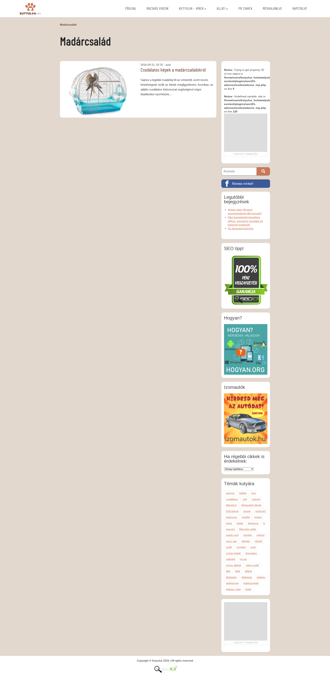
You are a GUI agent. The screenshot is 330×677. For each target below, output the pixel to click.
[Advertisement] (245, 133)
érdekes (261, 577)
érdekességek (251, 583)
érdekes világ (233, 589)
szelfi (229, 547)
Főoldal (130, 8)
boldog (243, 493)
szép (253, 547)
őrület (248, 589)
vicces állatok (233, 565)
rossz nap (231, 541)
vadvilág (230, 559)
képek (240, 523)
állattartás (231, 577)
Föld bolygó (232, 511)
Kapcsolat (300, 8)
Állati (221, 8)
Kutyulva (30, 8)
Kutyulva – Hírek (191, 8)
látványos (253, 523)
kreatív (258, 517)
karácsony (231, 517)
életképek (246, 577)
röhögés (245, 541)
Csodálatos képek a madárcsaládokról (173, 70)
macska (230, 529)
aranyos (230, 493)
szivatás (241, 547)
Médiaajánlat (272, 8)
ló (264, 523)
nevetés (247, 535)
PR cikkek (245, 8)
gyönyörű (260, 511)
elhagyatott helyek (251, 505)
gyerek (247, 511)
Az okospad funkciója (240, 228)
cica (253, 493)
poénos (261, 535)
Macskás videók (158, 8)
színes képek (233, 553)
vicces (243, 559)
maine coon (232, 535)
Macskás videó (247, 529)
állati (237, 571)
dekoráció (231, 505)
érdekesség (232, 583)
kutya (229, 523)
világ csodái (252, 565)
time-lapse (251, 553)
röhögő (258, 541)
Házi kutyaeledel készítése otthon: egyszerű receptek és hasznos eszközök (245, 221)
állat (228, 571)
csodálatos (232, 499)
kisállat (246, 517)
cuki (245, 499)
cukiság (256, 499)
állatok (248, 571)
